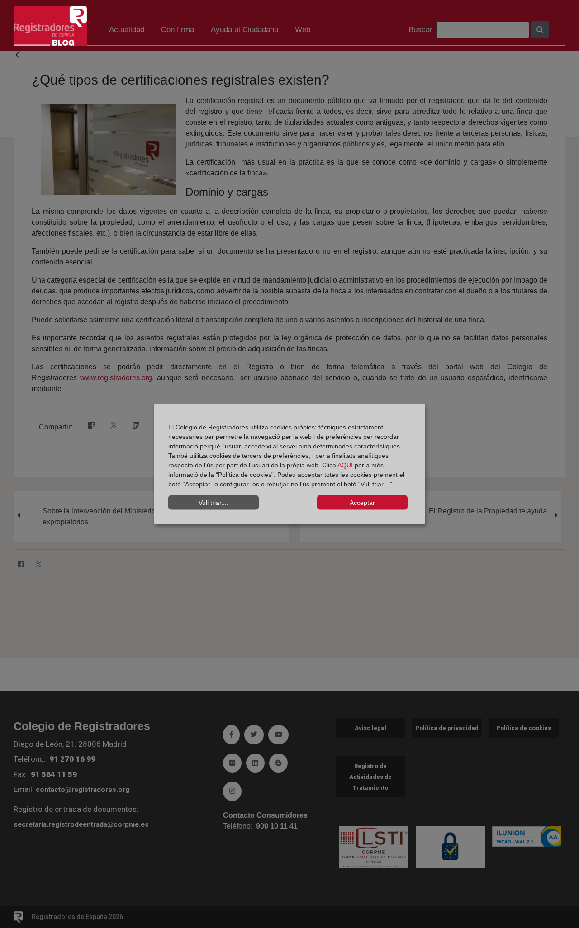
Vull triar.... (213, 502)
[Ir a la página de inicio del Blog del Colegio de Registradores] (50, 25)
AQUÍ (346, 465)
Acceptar (362, 502)
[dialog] (289, 464)
